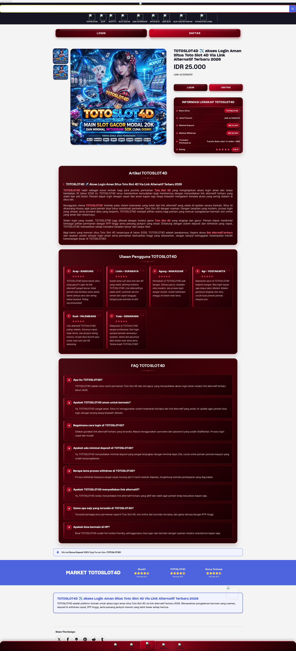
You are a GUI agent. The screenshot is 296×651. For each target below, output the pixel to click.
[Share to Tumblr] (102, 639)
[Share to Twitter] (59, 639)
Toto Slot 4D (162, 190)
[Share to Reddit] (93, 639)
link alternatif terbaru (220, 232)
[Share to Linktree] (76, 639)
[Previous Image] (72, 97)
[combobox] (144, 8)
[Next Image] (163, 97)
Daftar (194, 33)
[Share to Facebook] (68, 639)
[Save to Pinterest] (85, 639)
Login (101, 33)
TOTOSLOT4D (71, 190)
